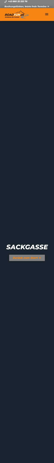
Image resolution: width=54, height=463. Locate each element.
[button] (47, 14)
